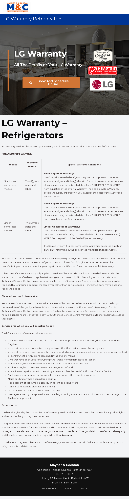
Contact (84, 488)
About (67, 488)
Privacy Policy (48, 488)
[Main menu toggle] (41, 7)
